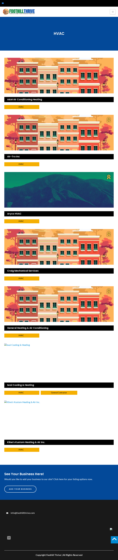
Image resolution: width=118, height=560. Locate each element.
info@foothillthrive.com (22, 513)
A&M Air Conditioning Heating (24, 99)
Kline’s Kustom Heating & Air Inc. (26, 442)
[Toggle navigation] (113, 11)
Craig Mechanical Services (23, 270)
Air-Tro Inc (13, 156)
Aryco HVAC (14, 213)
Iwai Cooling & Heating (20, 385)
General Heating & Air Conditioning (27, 328)
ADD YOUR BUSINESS (20, 489)
